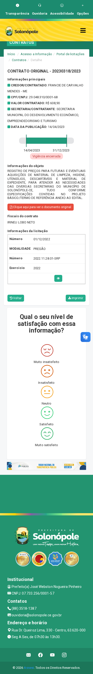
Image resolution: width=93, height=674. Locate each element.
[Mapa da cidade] (46, 493)
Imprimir (77, 298)
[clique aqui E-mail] (28, 654)
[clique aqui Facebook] (40, 654)
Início (11, 54)
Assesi (29, 668)
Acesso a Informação (36, 54)
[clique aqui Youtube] (52, 654)
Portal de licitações (70, 54)
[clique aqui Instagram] (64, 654)
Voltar (17, 298)
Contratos (19, 60)
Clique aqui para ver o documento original (41, 207)
